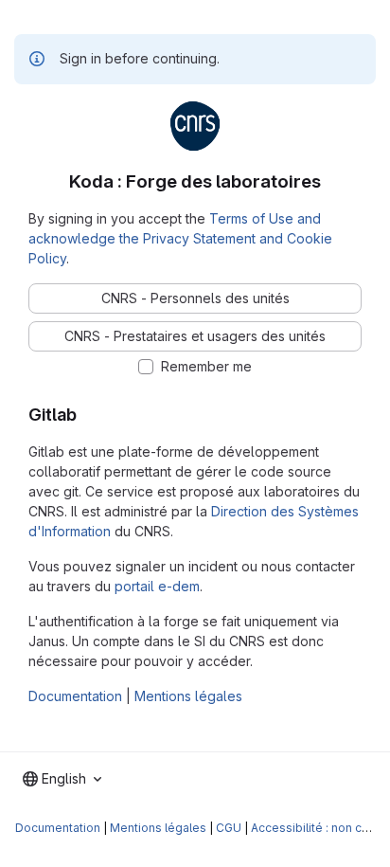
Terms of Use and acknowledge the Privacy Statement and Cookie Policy (180, 238)
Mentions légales (188, 696)
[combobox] (62, 779)
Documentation (75, 696)
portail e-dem (157, 586)
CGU (228, 828)
